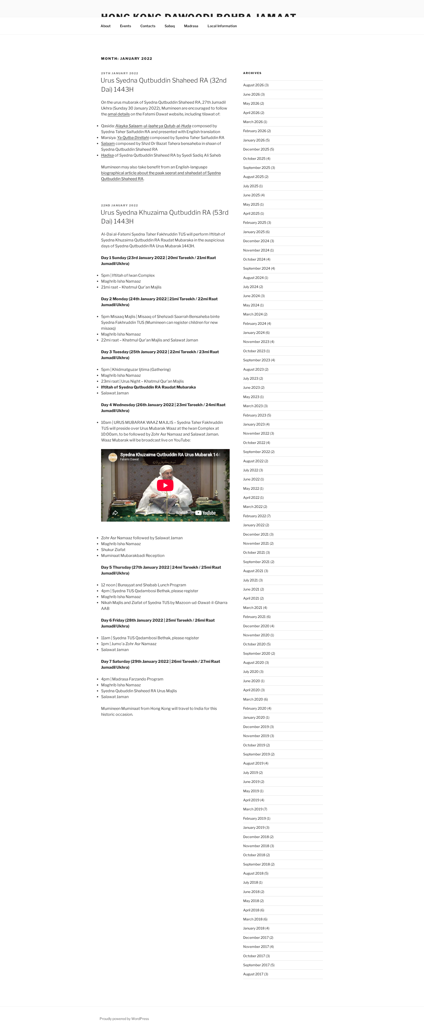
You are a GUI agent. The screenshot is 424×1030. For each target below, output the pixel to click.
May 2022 (251, 488)
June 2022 (251, 479)
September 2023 (256, 360)
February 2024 (254, 323)
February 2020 (254, 708)
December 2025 (256, 149)
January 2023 (254, 424)
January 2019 (254, 827)
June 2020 (251, 681)
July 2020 (251, 671)
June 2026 (251, 94)
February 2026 (254, 131)
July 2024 (250, 287)
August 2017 (253, 974)
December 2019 (256, 727)
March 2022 (253, 506)
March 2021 (252, 607)
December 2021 (256, 534)
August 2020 (253, 662)
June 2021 (251, 589)
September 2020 (256, 653)
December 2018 (256, 837)
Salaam (108, 143)
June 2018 (251, 892)
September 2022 (256, 452)
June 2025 (251, 195)
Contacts (147, 26)
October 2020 (254, 644)
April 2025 (251, 213)
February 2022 (254, 516)
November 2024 (256, 250)
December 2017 (256, 937)
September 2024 (256, 268)
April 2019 (251, 800)
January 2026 (254, 140)
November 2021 (256, 543)
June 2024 (251, 296)
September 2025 (256, 167)
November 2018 (256, 846)
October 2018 (254, 855)
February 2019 (254, 818)
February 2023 (254, 415)
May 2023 (251, 397)
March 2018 (253, 919)
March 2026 (253, 122)
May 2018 (251, 901)
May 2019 (251, 791)
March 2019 (253, 809)
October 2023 (254, 351)
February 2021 (254, 617)
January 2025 (254, 232)
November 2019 (256, 736)
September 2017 (256, 965)
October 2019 (254, 745)
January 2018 (254, 928)
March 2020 (253, 699)
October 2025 (254, 158)
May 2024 (251, 305)
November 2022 (256, 433)
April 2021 (251, 598)
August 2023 (253, 369)
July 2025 (250, 186)
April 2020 (251, 690)
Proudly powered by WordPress (124, 1019)
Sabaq (170, 26)
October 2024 (254, 259)
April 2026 (251, 113)
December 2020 (256, 626)
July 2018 (250, 882)
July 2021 (250, 580)
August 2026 (253, 85)
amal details (119, 114)
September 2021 (256, 562)
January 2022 (254, 525)
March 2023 (253, 406)
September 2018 (256, 864)
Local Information (222, 26)
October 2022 (254, 442)
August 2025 (253, 177)
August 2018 (253, 873)
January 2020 (254, 717)
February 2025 (254, 222)
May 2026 (251, 103)
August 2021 (253, 571)
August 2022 (253, 461)
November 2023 (256, 341)
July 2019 (250, 772)
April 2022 (251, 497)
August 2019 (253, 763)
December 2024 (256, 241)
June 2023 (251, 387)
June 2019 (251, 781)
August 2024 (253, 278)
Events (125, 26)
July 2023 (250, 378)
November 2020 (256, 635)
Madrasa (191, 26)
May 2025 (251, 204)
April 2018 (251, 910)
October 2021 (254, 552)
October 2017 (254, 956)
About (106, 26)
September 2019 (256, 754)
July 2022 (250, 470)
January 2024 (254, 332)
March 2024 (253, 314)
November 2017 (256, 946)
